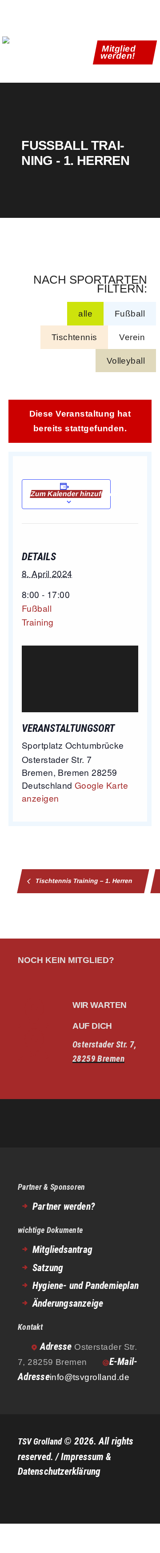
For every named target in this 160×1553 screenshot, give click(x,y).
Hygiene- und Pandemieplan (85, 1285)
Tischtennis (74, 337)
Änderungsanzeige (67, 1303)
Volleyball (126, 360)
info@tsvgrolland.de (90, 1377)
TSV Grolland (40, 1442)
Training (37, 622)
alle (85, 313)
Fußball (130, 313)
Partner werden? (63, 1206)
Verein (132, 337)
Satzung (47, 1267)
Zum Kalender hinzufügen (66, 494)
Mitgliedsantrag (62, 1249)
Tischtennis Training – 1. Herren (83, 880)
